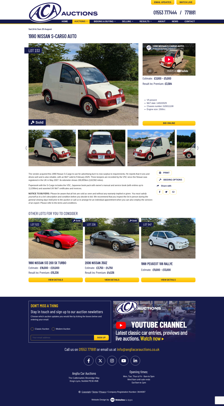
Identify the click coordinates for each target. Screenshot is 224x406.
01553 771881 (87, 349)
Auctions (82, 21)
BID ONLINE (169, 123)
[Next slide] (134, 84)
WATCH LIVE (186, 2)
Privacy (102, 392)
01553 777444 (165, 12)
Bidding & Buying (104, 21)
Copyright (86, 392)
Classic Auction (42, 329)
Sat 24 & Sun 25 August (40, 29)
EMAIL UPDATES (162, 2)
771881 (190, 12)
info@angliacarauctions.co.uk (138, 349)
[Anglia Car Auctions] (68, 13)
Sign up (101, 337)
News (175, 21)
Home (65, 21)
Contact (190, 21)
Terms (95, 392)
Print (166, 173)
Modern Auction (63, 329)
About (161, 21)
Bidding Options (172, 180)
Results (145, 21)
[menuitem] (52, 148)
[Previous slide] (32, 84)
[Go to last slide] (25, 148)
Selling (127, 21)
